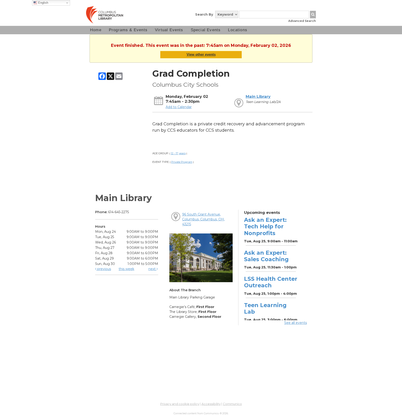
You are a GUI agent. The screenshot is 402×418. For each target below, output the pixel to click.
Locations (237, 30)
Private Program (181, 162)
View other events (201, 54)
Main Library (258, 96)
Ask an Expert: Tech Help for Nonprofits (265, 226)
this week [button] (126, 269)
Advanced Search (302, 21)
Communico (232, 404)
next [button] (152, 269)
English (42, 2)
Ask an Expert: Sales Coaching (266, 256)
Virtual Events (169, 30)
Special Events (206, 30)
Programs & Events (128, 30)
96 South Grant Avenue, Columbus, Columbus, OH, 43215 (203, 219)
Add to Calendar (179, 107)
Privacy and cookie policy (179, 404)
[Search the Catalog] (313, 14)
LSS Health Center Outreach (270, 282)
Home (95, 30)
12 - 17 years (178, 153)
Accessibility (211, 404)
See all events (295, 323)
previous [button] (103, 269)
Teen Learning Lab (265, 308)
